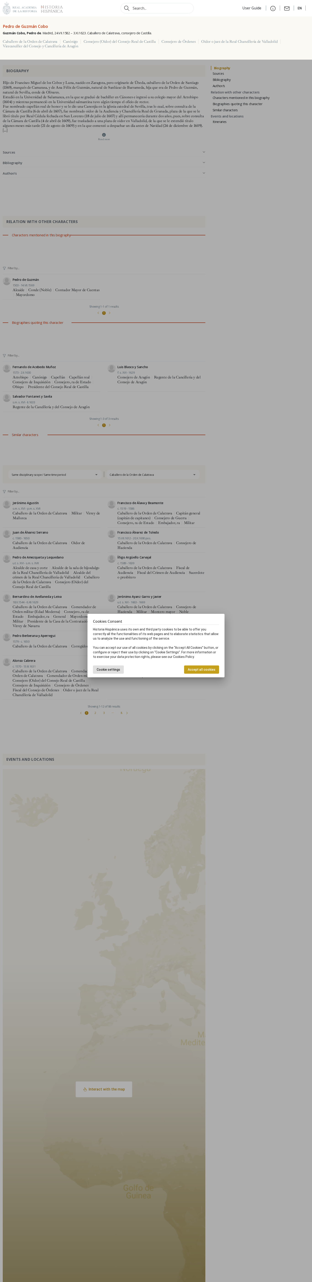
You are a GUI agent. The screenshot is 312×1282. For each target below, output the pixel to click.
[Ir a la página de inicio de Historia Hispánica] (50, 8)
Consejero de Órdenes (178, 41)
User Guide (252, 8)
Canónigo (70, 41)
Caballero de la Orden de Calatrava (30, 41)
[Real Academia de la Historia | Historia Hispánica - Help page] (273, 8)
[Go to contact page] (287, 8)
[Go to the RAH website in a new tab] (20, 8)
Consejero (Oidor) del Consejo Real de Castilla (120, 41)
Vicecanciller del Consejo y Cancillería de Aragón (40, 46)
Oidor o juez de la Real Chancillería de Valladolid (239, 41)
